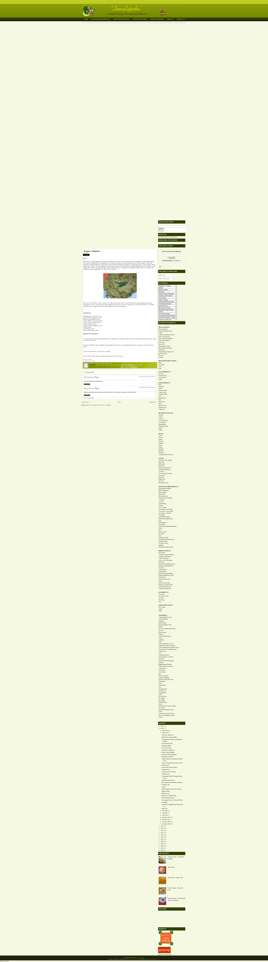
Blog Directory (4, 961)
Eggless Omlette (92, 251)
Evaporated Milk (163, 394)
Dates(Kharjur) (162, 424)
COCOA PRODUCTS (165, 372)
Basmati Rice (162, 494)
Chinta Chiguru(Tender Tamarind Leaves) (169, 647)
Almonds (161, 415)
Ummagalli (164, 802)
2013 (162, 830)
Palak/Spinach (162, 685)
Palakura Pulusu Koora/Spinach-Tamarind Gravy (172, 759)
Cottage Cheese (162, 392)
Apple (160, 435)
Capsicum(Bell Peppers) (165, 636)
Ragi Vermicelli (162, 532)
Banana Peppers (163, 623)
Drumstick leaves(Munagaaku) (166, 660)
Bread (160, 363)
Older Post (152, 402)
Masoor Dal (162, 344)
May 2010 (164, 810)
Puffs (160, 366)
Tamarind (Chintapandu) (165, 588)
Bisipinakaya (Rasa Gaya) (168, 780)
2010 (162, 728)
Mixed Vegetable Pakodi (168, 798)
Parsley (160, 581)
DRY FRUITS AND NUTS (166, 413)
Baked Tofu (165, 808)
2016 (162, 837)
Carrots (160, 638)
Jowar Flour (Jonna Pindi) (165, 473)
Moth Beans (162, 350)
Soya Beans (161, 594)
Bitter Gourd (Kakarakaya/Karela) (167, 628)
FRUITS (161, 434)
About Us (170, 19)
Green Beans (162, 670)
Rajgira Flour (162, 479)
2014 (162, 832)
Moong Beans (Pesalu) (164, 346)
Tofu (160, 601)
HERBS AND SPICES (165, 551)
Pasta (160, 520)
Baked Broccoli (165, 793)
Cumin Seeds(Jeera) (164, 558)
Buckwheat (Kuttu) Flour (165, 468)
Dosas (121, 365)
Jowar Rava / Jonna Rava (165, 513)
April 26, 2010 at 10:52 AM (146, 387)
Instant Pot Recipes (140, 19)
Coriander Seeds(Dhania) (165, 556)
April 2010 (165, 733)
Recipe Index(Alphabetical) (100, 19)
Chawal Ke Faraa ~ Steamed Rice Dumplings (175, 857)
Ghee (160, 396)
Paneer (160, 403)
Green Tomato (162, 672)
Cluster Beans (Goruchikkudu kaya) (168, 649)
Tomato (160, 711)
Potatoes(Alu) (162, 691)
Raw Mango (162, 698)
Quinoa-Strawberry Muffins (169, 771)
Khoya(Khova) (162, 398)
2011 (162, 826)
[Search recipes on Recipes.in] (164, 954)
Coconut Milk (162, 422)
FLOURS (161, 458)
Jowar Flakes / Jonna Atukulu (166, 511)
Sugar (160, 611)
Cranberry (161, 443)
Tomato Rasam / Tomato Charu (175, 877)
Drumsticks (161, 659)
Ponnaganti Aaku (163, 689)
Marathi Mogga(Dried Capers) (166, 575)
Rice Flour (161, 481)
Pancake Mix (162, 475)
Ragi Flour (161, 477)
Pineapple (161, 449)
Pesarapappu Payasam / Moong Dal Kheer (172, 800)
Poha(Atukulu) (162, 522)
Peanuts (160, 428)
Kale (160, 674)
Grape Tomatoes (163, 668)
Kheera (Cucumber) (163, 675)
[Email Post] (140, 365)
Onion (160, 683)
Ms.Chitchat (89, 377)
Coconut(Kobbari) (163, 420)
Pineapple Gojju (166, 784)
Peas (160, 687)
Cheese (160, 388)
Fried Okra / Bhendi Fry (168, 735)
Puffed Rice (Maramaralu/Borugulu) (168, 526)
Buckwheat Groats (163, 496)
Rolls (160, 368)
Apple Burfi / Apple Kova (168, 750)
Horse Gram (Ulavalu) (164, 336)
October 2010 (165, 819)
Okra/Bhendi (162, 681)
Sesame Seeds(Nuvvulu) (165, 586)
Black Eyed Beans (163, 329)
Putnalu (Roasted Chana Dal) (166, 351)
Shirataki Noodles (163, 541)
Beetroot (161, 626)
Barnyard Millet (162, 492)
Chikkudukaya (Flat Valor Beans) (167, 645)
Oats (160, 530)
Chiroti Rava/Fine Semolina (165, 498)
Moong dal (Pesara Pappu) (165, 348)
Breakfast (99, 365)
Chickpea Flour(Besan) (164, 469)
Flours (126, 365)
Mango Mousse (166, 769)
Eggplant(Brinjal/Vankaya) (165, 664)
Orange (160, 447)
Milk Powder (162, 401)
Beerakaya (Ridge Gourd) (165, 625)
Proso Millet (162, 524)
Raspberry (161, 451)
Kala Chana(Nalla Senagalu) (166, 338)
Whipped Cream (163, 407)
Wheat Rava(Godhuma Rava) (166, 547)
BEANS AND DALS (164, 327)
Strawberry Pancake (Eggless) (169, 754)
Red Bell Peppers (163, 702)
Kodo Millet (162, 515)
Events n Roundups (157, 19)
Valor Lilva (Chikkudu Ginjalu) (166, 715)
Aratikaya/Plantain (163, 619)
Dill (118, 365)
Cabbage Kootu (165, 774)
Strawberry (161, 452)
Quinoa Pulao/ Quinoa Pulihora (169, 767)
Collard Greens (162, 651)
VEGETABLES (163, 615)
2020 (162, 846)
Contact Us (181, 19)
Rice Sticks (161, 534)
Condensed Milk (163, 390)
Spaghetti (161, 545)
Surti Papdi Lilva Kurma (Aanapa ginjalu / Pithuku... (172, 740)
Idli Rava (161, 505)
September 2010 (166, 817)
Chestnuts (161, 418)
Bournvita (161, 374)
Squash (160, 704)
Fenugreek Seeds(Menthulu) (166, 566)
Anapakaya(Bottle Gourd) (165, 617)
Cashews (161, 417)
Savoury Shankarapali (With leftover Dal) (172, 763)
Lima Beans (161, 342)
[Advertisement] (119, 234)
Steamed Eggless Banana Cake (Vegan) (171, 789)
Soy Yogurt (161, 600)
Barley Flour (162, 464)
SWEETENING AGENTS (166, 605)
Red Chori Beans (163, 353)
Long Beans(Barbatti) (164, 677)
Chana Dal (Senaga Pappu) (165, 331)
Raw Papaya (162, 700)
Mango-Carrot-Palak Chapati (169, 795)
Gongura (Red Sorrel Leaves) (166, 666)
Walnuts (161, 430)
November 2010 (166, 821)
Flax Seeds (161, 568)
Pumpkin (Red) (162, 692)
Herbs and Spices (133, 365)
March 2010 (165, 730)
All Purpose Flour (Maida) (165, 460)
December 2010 (166, 824)
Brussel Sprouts (163, 632)
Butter (160, 385)
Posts (163, 275)
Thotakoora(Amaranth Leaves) (166, 709)
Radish (160, 694)
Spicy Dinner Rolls (166, 748)
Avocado (161, 437)
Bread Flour (162, 466)
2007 (162, 726)
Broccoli (161, 630)
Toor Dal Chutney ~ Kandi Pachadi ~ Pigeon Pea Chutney (176, 899)
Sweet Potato (162, 708)
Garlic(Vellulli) (162, 569)
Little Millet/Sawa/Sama (164, 517)
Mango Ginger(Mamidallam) (166, 573)
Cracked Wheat (162, 503)
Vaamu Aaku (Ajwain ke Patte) (166, 713)
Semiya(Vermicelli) (163, 537)
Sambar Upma (165, 765)
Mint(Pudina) (162, 577)
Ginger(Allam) (162, 571)
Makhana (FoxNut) (163, 426)
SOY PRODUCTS (164, 592)
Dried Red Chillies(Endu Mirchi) (167, 564)
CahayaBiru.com (154, 959)
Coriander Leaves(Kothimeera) (166, 554)
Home (86, 19)
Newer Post (85, 402)
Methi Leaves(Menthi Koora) (166, 679)
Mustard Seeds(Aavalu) (164, 579)
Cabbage (161, 634)
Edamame (161, 662)
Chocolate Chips (163, 375)
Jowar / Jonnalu (162, 507)
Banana (160, 439)
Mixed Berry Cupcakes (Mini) (169, 737)
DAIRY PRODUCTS (164, 383)
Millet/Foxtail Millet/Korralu (166, 518)
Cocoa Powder (162, 377)
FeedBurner (176, 261)
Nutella (160, 379)
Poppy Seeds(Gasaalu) (164, 583)
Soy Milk (161, 598)
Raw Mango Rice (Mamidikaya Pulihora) (172, 782)
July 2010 (164, 815)
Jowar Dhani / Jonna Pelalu (165, 509)
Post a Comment (88, 398)
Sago (160, 535)
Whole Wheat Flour (163, 483)
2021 (162, 848)
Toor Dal (161, 355)
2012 (162, 828)
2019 (162, 844)
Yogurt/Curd (162, 409)
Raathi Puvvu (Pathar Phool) (166, 585)
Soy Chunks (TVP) (163, 596)
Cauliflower (161, 640)
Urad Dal (161, 357)
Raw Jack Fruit (162, 696)
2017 (162, 839)
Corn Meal (161, 500)
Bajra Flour (161, 462)
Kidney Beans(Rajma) (164, 340)
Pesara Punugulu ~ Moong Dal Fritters (175, 889)
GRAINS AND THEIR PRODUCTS (168, 486)
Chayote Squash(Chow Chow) (166, 643)
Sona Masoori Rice (163, 543)
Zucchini (161, 717)
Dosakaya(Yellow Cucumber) (166, 657)
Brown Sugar (162, 607)
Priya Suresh (89, 388)
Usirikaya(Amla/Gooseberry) (166, 454)
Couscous (161, 501)
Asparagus (161, 621)
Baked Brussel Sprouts (167, 756)
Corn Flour (161, 471)
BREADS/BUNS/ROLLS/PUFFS (167, 361)
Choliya (160, 333)
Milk (160, 400)
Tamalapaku (135, 7)
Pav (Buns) (161, 364)
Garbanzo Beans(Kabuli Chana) (166, 335)
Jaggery (160, 609)
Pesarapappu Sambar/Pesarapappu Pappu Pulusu (172, 777)
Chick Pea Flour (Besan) (109, 365)
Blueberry (161, 441)
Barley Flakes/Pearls (164, 490)
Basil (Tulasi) (162, 552)
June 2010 (164, 813)
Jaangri (163, 787)
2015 (162, 835)
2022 (162, 850)
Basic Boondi (171, 867)
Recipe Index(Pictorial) (121, 19)
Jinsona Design (133, 959)
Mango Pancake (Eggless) (168, 752)
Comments (165, 279)
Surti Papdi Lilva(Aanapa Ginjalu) (167, 706)
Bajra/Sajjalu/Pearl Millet (165, 488)
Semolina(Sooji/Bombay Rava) (166, 539)
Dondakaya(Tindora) (164, 655)
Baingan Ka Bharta (166, 745)
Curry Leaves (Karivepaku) (165, 560)
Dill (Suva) (161, 562)
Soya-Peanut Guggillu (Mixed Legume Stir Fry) (172, 805)
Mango (160, 445)
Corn (160, 653)
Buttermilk (161, 386)
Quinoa (160, 528)
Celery (160, 642)
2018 (162, 841)
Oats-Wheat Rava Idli (167, 743)
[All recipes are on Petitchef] (164, 952)
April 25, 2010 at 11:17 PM (146, 376)
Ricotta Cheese (162, 405)
